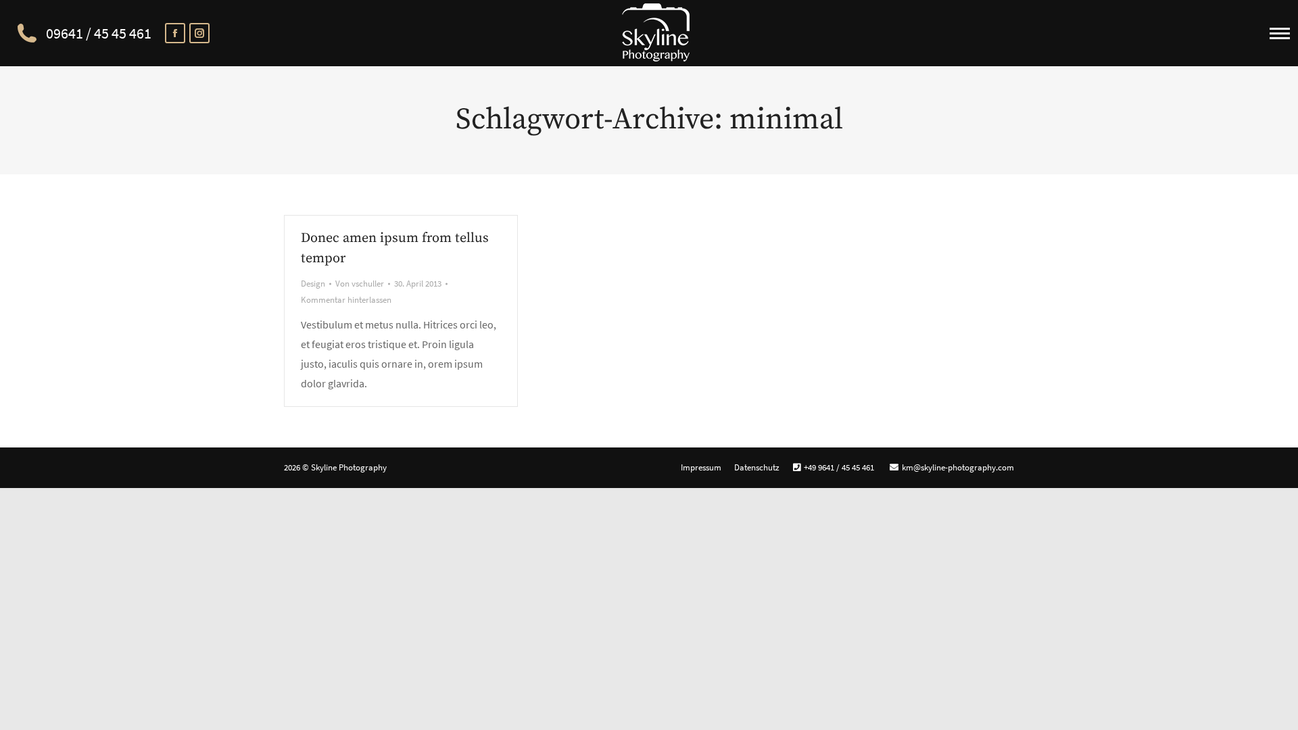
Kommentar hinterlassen (346, 300)
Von (359, 283)
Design (313, 283)
